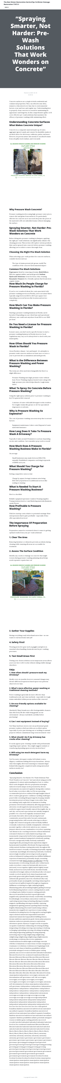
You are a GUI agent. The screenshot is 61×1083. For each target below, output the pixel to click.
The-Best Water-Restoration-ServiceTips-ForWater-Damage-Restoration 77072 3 (27, 3)
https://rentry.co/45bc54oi (32, 861)
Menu (6, 7)
